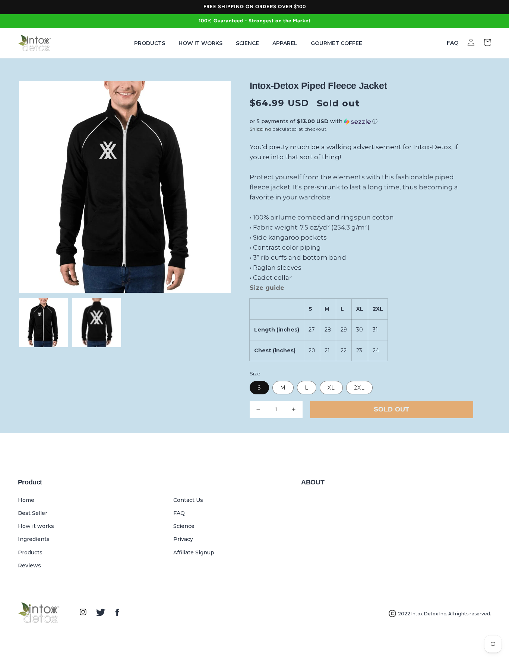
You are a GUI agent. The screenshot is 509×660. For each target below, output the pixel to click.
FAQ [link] (452, 42)
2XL (359, 387)
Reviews (29, 565)
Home (26, 500)
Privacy (183, 539)
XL (331, 387)
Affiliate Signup (193, 552)
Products (30, 552)
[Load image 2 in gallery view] (96, 322)
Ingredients (34, 539)
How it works (36, 526)
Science (184, 526)
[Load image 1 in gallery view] (43, 322)
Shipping (261, 129)
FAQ (179, 513)
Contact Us (188, 500)
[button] (361, 121)
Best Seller (32, 513)
